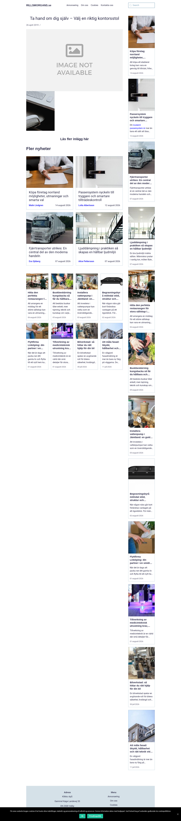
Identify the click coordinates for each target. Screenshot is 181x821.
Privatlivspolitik (95, 816)
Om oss (84, 5)
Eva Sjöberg (34, 261)
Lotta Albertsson (86, 205)
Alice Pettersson (86, 261)
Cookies (94, 5)
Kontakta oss (107, 5)
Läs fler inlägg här (74, 139)
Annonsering (72, 5)
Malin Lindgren (36, 205)
